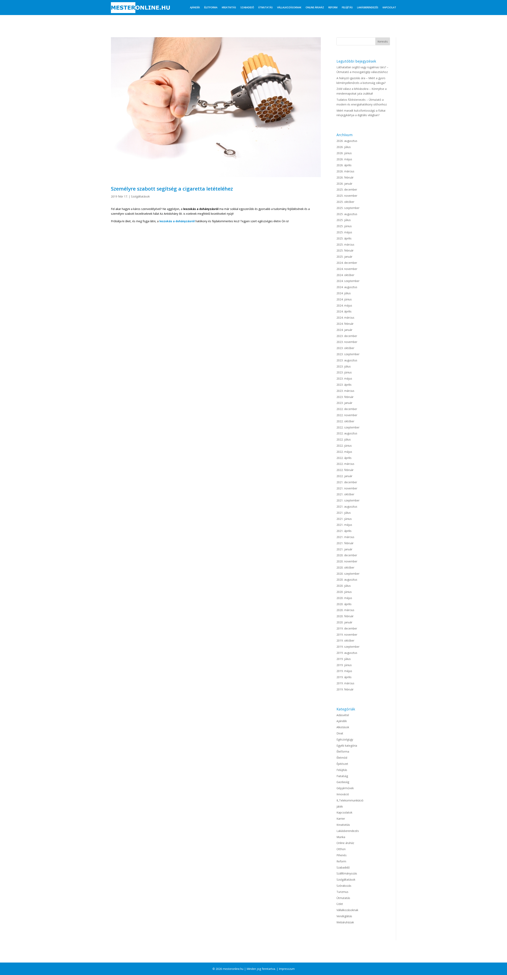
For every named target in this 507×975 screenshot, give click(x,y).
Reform (332, 7)
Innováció (342, 794)
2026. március (345, 171)
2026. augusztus (346, 141)
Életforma (210, 7)
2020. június (344, 592)
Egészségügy (344, 739)
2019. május (344, 671)
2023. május (344, 378)
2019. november (346, 634)
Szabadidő (247, 7)
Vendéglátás (344, 916)
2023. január (344, 403)
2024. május (344, 305)
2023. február (345, 397)
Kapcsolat (389, 7)
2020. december (346, 555)
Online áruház (315, 7)
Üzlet (339, 904)
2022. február (345, 470)
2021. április (344, 531)
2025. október (345, 202)
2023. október (345, 348)
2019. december (346, 628)
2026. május (344, 159)
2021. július (343, 513)
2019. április (344, 677)
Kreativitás (229, 7)
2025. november (346, 195)
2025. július (343, 220)
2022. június (344, 445)
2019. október (345, 640)
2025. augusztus (346, 214)
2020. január (344, 622)
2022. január (344, 476)
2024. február (345, 324)
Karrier (340, 818)
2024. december (346, 263)
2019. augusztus (346, 653)
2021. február (345, 543)
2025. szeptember (347, 208)
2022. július (343, 439)
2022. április (344, 458)
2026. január (344, 183)
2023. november (346, 342)
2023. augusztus (346, 360)
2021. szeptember (347, 500)
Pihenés (341, 855)
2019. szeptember (347, 646)
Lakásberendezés (367, 7)
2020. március (345, 610)
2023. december (346, 336)
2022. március (345, 464)
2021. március (345, 537)
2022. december (346, 409)
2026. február (345, 177)
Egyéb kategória (346, 745)
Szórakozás (343, 886)
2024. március (345, 317)
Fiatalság (342, 776)
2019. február (345, 689)
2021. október (345, 494)
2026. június (344, 153)
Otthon (341, 849)
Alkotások (342, 727)
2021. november (346, 488)
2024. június (344, 299)
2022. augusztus (346, 433)
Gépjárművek (345, 788)
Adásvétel (342, 715)
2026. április (344, 165)
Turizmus (342, 892)
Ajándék (195, 7)
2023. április (344, 384)
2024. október (345, 275)
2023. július (343, 366)
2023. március (345, 391)
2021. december (346, 482)
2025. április (344, 238)
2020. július (343, 586)
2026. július (343, 147)
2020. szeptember (347, 573)
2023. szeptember (347, 354)
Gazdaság (342, 782)
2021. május (344, 525)
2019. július (343, 659)
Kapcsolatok (344, 812)
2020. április (344, 604)
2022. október (345, 421)
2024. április (344, 311)
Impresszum (287, 969)
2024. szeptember (347, 281)
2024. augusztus (346, 287)
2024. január (344, 330)
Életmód (341, 757)
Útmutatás (265, 7)
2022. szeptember (347, 427)
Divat (339, 733)
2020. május (344, 598)
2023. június (344, 372)
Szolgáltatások (140, 196)
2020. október (345, 567)
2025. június (344, 226)
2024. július (343, 293)
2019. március (345, 683)
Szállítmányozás (346, 873)
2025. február (345, 250)
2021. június (344, 519)
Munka (340, 837)
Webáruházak (345, 922)
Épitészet (342, 764)
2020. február (345, 616)
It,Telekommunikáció (349, 800)
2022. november (346, 415)
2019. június (344, 665)
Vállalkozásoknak (289, 7)
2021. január (344, 549)
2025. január (344, 256)
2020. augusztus (346, 579)
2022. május (344, 452)
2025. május (344, 232)
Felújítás (347, 7)
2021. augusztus (346, 506)
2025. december (346, 189)
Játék (339, 806)
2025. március (345, 244)
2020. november (346, 561)
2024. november (346, 269)
